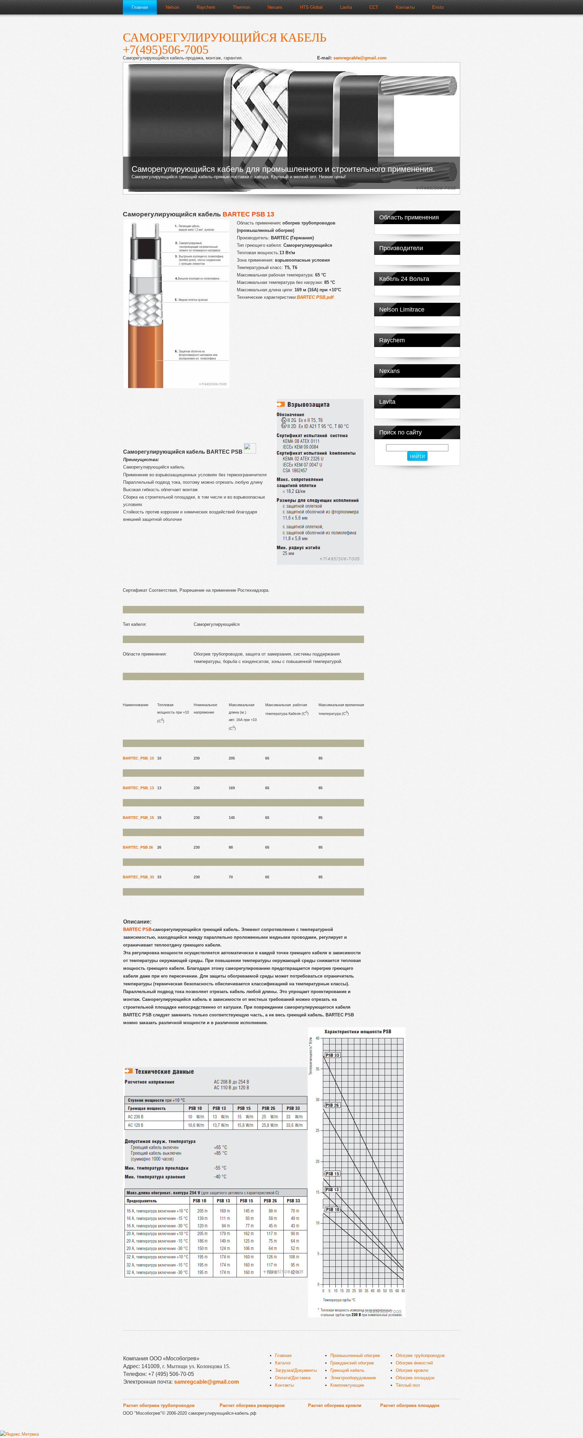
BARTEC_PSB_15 (138, 818)
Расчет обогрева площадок (410, 1405)
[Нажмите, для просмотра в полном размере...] (176, 386)
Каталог (283, 1362)
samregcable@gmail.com (360, 57)
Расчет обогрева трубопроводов (159, 1405)
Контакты (284, 1385)
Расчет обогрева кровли (334, 1405)
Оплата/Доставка (292, 1377)
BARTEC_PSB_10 (138, 758)
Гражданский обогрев (352, 1362)
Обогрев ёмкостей (414, 1362)
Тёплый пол (408, 1385)
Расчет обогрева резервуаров (252, 1405)
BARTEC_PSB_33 (138, 877)
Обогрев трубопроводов (420, 1355)
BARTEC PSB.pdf (315, 297)
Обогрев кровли (412, 1370)
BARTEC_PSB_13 (138, 788)
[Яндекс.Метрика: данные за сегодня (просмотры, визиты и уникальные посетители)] (19, 1434)
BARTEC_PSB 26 (138, 847)
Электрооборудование (353, 1377)
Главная (283, 1355)
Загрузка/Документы (296, 1370)
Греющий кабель (347, 1370)
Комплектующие (347, 1385)
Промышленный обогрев (355, 1355)
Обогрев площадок (415, 1377)
